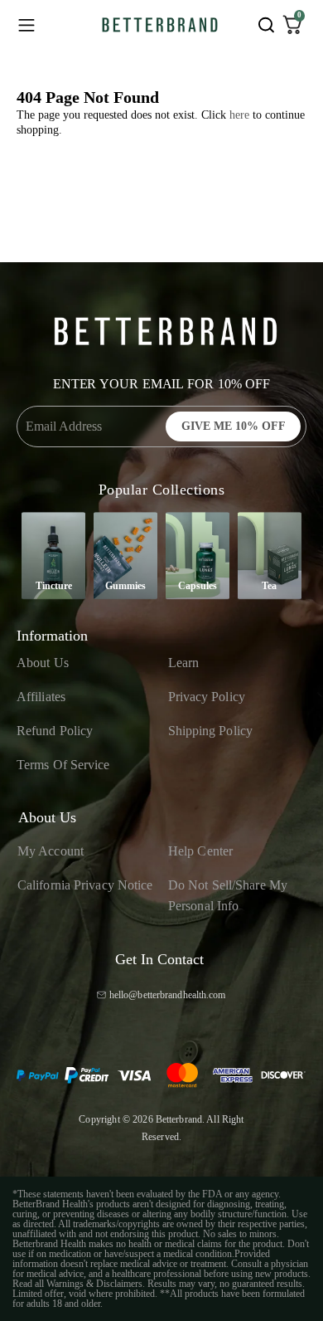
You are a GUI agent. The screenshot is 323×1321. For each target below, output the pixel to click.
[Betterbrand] (160, 25)
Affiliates (41, 697)
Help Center (200, 851)
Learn (184, 663)
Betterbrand (179, 1119)
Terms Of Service (63, 765)
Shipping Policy (210, 731)
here (239, 115)
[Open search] (266, 25)
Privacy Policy (206, 697)
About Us (43, 663)
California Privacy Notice (85, 885)
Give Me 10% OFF (233, 426)
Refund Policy (55, 731)
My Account (50, 851)
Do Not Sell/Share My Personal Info (227, 896)
